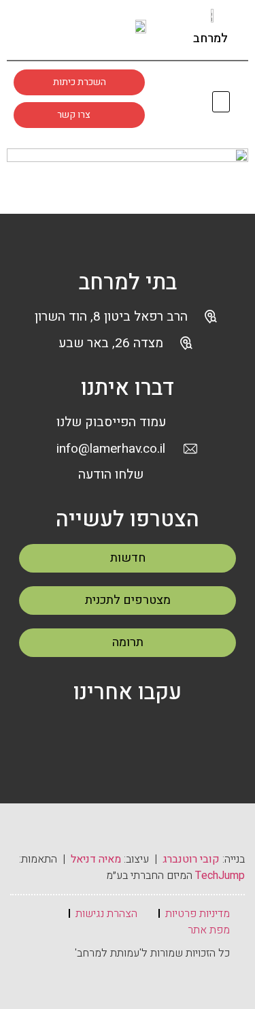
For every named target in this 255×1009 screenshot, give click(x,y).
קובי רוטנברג (191, 859)
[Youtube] (90, 29)
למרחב (210, 38)
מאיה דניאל (96, 859)
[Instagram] (64, 29)
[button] (221, 101)
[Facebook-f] (38, 29)
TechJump (220, 875)
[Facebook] (96, 731)
